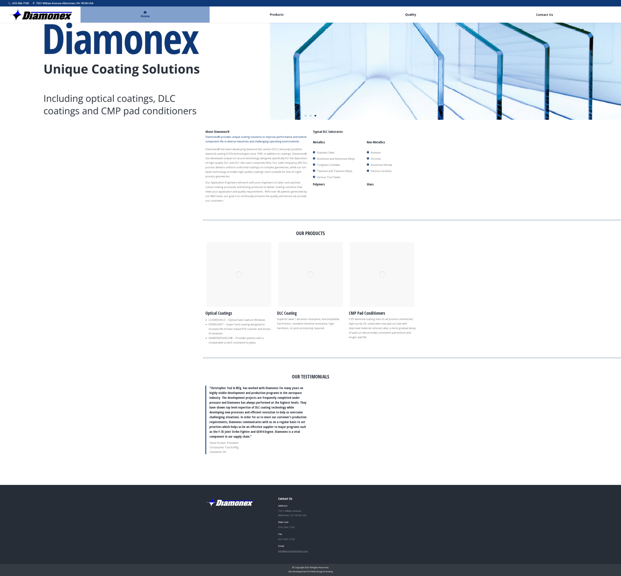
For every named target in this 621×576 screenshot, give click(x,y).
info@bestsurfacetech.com (293, 551)
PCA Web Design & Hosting (320, 571)
